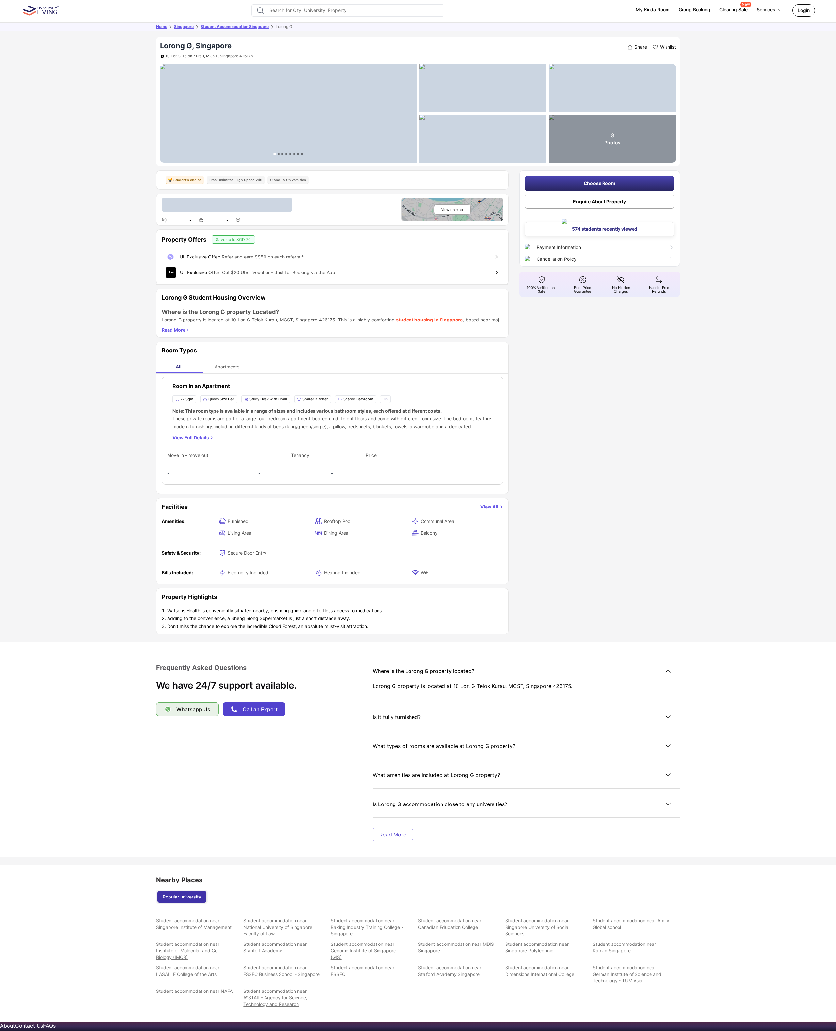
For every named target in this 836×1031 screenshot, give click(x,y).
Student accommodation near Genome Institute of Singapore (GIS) (363, 950)
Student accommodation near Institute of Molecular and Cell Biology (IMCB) (187, 950)
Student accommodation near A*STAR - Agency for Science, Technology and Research (275, 997)
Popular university (182, 896)
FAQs (49, 1026)
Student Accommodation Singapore (235, 26)
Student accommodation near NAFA (194, 991)
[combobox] (348, 10)
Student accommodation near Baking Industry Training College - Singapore (367, 927)
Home (161, 26)
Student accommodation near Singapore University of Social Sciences (537, 927)
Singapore (184, 26)
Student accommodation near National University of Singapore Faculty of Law (277, 927)
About (7, 1026)
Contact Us (29, 1026)
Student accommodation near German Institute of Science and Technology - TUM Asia (627, 974)
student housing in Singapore (429, 319)
